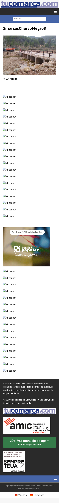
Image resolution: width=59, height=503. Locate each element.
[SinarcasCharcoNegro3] (29, 72)
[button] (54, 11)
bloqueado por (29, 443)
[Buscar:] (29, 18)
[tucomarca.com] (29, 6)
